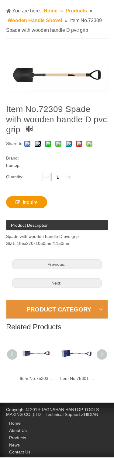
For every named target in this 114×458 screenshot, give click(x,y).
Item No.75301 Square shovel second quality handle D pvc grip (74, 378)
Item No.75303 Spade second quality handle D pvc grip (34, 378)
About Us (18, 430)
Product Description (30, 225)
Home (15, 423)
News (14, 445)
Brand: (12, 158)
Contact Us (19, 452)
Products (17, 437)
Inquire (30, 202)
